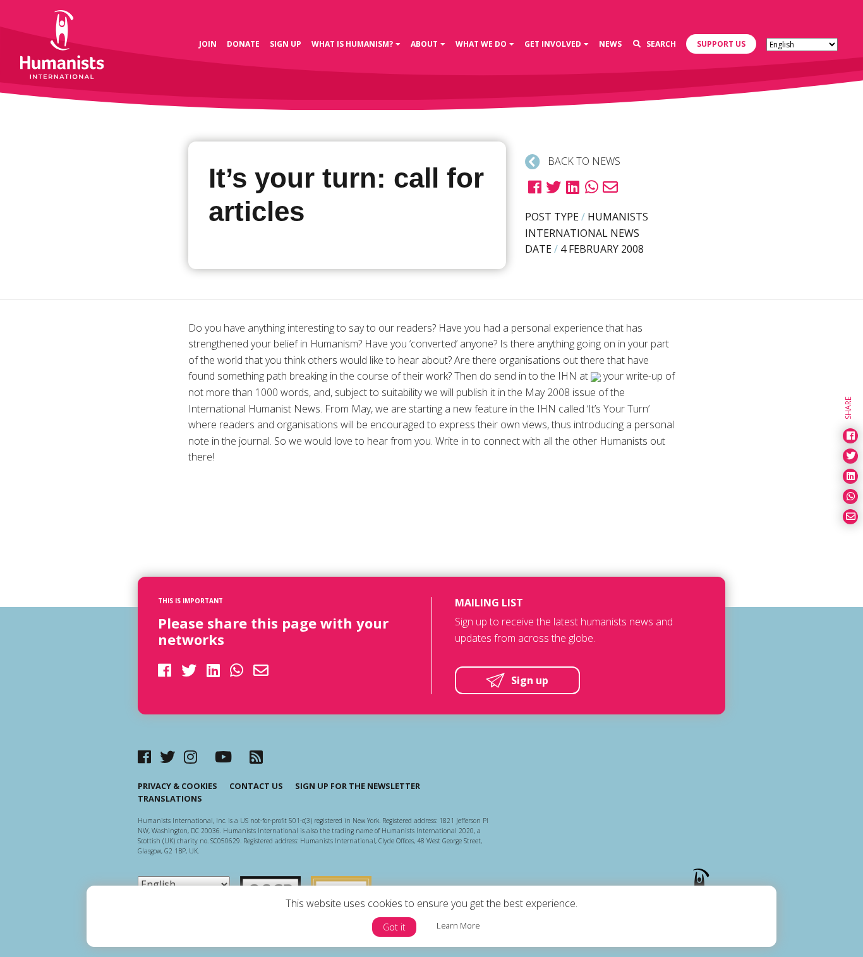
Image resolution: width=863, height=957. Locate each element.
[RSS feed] (256, 756)
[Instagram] (190, 756)
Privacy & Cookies (177, 785)
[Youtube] (223, 756)
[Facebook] (144, 756)
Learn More (458, 925)
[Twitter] (167, 756)
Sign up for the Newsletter (357, 785)
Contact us (256, 785)
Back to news (582, 161)
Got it (394, 927)
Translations (170, 798)
